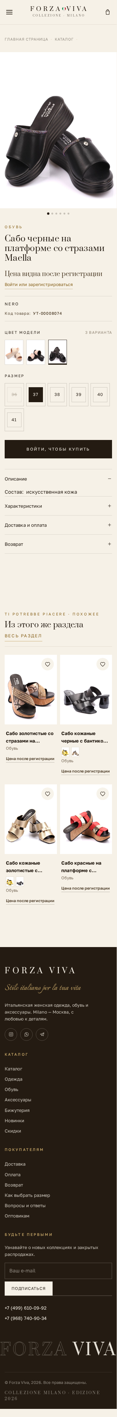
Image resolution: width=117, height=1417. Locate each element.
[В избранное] (47, 664)
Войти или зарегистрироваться (39, 284)
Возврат (14, 544)
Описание (16, 478)
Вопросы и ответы (25, 1205)
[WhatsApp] (26, 1034)
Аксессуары (18, 1099)
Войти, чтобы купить (58, 449)
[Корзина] (108, 12)
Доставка (15, 1164)
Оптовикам (17, 1215)
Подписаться (29, 1288)
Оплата (13, 1174)
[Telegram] (42, 1034)
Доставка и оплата (26, 525)
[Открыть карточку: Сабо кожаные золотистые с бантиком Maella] (31, 844)
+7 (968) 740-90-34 (26, 1318)
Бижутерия (17, 1110)
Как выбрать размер (27, 1195)
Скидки (13, 1130)
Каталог (64, 39)
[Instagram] (11, 1034)
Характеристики (23, 506)
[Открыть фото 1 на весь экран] (58, 130)
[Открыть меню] (9, 12)
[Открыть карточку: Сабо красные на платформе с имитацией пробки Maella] (86, 844)
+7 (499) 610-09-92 (25, 1308)
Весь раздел (23, 635)
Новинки (14, 1120)
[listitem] (14, 352)
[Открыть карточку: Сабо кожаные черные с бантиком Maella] (86, 715)
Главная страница (26, 39)
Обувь (11, 1089)
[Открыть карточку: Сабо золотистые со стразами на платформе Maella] (31, 715)
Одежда (13, 1079)
